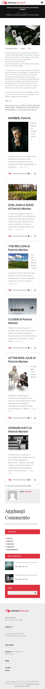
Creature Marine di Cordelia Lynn (26, 562)
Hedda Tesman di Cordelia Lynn (26, 575)
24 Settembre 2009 (12, 48)
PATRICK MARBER (26, 486)
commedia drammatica (14, 486)
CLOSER (22, 105)
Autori (8, 538)
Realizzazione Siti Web (22, 686)
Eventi (9, 541)
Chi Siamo (8, 667)
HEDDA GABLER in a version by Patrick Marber (21, 110)
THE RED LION (31, 105)
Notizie (9, 544)
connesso (16, 524)
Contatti (7, 670)
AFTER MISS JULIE (33, 107)
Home (18, 13)
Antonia (28, 492)
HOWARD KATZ (20, 107)
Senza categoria (11, 549)
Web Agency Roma (32, 684)
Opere (24, 13)
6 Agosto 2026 (21, 566)
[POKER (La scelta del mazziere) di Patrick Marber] (22, 35)
